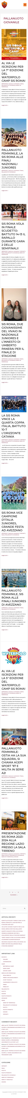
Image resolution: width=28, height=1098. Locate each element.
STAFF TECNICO (7, 979)
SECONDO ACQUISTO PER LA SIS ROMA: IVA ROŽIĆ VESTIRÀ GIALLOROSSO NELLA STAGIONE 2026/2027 (14, 943)
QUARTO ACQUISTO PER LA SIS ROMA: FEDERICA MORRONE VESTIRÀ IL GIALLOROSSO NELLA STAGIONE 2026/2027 (13, 933)
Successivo (14, 895)
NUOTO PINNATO (6, 995)
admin (3, 1025)
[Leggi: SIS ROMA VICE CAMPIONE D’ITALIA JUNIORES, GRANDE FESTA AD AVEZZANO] (14, 492)
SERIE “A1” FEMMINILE (9, 1002)
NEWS (3, 1000)
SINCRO (16, 856)
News (22, 83)
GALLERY (5, 959)
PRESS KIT (6, 986)
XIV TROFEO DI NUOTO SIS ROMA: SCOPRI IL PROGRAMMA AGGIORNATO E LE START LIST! (13, 1027)
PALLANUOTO (5, 989)
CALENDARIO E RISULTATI (10, 982)
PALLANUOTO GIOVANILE (8, 85)
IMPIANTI (22, 251)
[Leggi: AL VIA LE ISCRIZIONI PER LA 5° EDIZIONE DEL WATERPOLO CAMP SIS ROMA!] (14, 655)
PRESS (5, 984)
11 (18, 892)
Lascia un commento (14, 83)
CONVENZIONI (7, 961)
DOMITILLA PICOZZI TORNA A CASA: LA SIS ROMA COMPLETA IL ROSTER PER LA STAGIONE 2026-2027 (13, 922)
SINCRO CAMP (7, 970)
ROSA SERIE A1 (7, 975)
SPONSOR (4, 998)
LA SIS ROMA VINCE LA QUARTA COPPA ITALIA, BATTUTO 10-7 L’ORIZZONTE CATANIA (14, 426)
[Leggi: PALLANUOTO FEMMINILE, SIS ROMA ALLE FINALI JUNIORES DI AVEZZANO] (14, 578)
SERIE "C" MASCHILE (7, 1079)
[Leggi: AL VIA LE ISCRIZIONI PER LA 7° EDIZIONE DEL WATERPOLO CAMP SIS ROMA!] (14, 44)
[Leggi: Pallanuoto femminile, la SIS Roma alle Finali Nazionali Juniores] (14, 132)
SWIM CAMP (6, 968)
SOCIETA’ (4, 957)
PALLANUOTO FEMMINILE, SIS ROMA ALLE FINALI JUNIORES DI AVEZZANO (14, 597)
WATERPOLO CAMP (8, 966)
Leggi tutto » (5, 105)
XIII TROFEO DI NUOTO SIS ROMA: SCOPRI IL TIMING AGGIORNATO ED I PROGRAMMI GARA (13, 1052)
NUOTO (7, 855)
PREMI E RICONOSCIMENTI (10, 977)
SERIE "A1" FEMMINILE (7, 856)
